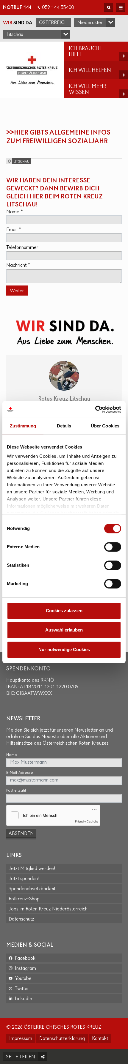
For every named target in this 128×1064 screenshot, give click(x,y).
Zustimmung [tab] (23, 425)
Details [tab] (64, 425)
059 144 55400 (58, 7)
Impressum (20, 1038)
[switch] (112, 547)
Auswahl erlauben (64, 629)
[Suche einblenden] (108, 7)
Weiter (17, 291)
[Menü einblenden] (120, 7)
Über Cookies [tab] (105, 425)
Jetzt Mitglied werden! (32, 869)
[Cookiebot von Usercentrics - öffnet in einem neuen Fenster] (95, 409)
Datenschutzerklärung (62, 1038)
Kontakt (100, 1038)
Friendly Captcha (87, 821)
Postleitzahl (16, 790)
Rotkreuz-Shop (24, 899)
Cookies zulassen (64, 610)
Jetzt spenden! (24, 879)
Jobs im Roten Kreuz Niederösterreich (48, 909)
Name (14, 212)
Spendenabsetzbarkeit (32, 889)
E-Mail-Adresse (19, 773)
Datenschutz (21, 919)
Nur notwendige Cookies (64, 649)
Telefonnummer (22, 247)
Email (13, 230)
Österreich (53, 23)
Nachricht (18, 265)
